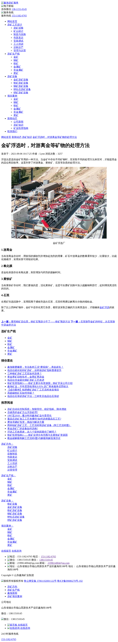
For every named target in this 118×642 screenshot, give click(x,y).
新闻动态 (12, 118)
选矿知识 (18, 125)
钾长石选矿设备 (22, 89)
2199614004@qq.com (58, 563)
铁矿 (16, 63)
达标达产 (18, 47)
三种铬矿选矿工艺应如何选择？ (24, 373)
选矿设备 (12, 76)
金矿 (16, 57)
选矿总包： (7, 444)
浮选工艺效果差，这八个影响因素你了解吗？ (32, 431)
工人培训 (18, 44)
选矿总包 (12, 586)
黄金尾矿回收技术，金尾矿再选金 (25, 376)
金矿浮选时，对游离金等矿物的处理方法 (55, 137)
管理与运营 (20, 50)
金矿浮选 (104, 307)
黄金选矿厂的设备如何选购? (22, 428)
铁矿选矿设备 (21, 83)
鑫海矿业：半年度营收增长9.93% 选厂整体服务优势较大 (37, 386)
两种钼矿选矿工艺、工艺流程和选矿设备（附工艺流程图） (39, 425)
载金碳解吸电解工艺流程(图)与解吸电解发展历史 (34, 438)
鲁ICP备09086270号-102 (70, 581)
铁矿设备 (12, 504)
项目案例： (7, 525)
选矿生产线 (13, 53)
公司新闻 (18, 121)
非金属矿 (18, 70)
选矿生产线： (8, 475)
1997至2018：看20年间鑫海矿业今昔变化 (29, 415)
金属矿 (17, 66)
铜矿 (16, 60)
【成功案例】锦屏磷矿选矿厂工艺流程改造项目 (33, 389)
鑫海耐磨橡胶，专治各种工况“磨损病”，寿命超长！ (35, 367)
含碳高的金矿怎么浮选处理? (22, 412)
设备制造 (12, 453)
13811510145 (46, 559)
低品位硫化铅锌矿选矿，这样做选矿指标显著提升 (34, 370)
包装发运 (18, 37)
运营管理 (12, 469)
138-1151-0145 (19, 9)
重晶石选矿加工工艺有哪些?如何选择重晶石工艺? (34, 418)
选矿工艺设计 (14, 24)
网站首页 (12, 21)
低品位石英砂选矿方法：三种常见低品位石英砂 (33, 396)
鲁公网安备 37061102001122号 (40, 581)
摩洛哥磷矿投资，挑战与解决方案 (25, 422)
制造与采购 (20, 34)
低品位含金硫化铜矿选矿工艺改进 (25, 380)
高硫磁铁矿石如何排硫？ (20, 393)
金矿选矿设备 (21, 79)
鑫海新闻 (12, 593)
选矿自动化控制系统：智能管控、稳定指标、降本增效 (36, 409)
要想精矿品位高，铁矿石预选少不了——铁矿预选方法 (35, 321)
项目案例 (12, 95)
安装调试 (18, 40)
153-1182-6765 (19, 15)
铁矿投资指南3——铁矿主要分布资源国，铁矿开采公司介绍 (40, 383)
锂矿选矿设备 (21, 92)
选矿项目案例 (14, 596)
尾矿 (16, 73)
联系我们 (12, 131)
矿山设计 (18, 31)
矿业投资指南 (21, 128)
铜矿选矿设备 (21, 86)
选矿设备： (7, 500)
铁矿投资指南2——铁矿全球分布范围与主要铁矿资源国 (37, 435)
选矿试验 (18, 28)
